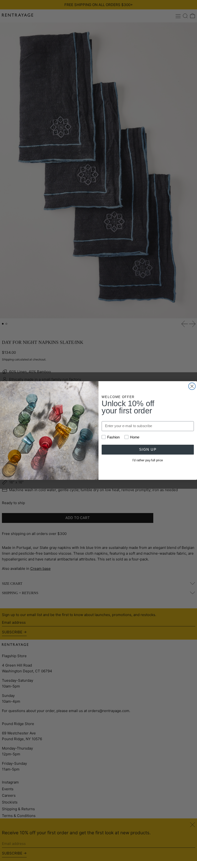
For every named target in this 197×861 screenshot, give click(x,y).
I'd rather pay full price (147, 460)
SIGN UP (147, 449)
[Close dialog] (192, 386)
